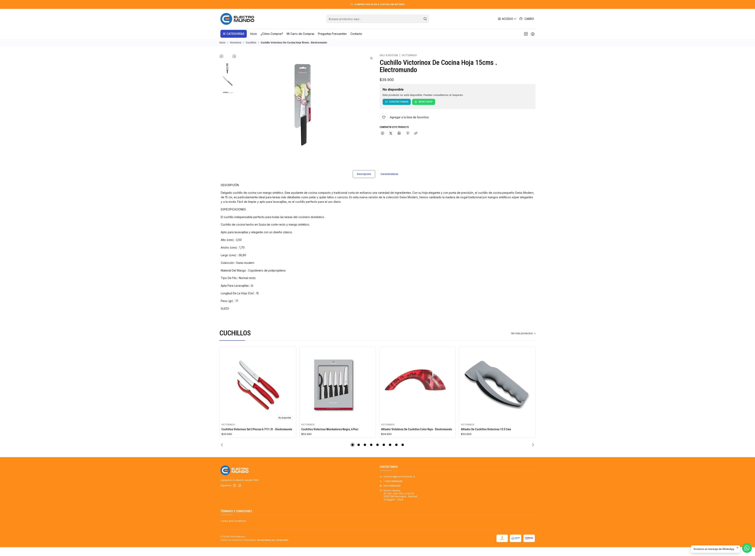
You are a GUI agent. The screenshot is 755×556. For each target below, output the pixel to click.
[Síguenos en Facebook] (533, 34)
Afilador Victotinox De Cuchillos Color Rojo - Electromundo (416, 429)
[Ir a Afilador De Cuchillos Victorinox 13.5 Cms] (497, 385)
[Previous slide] (223, 57)
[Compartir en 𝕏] (391, 133)
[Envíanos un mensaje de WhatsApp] (747, 548)
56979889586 (392, 485)
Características (389, 173)
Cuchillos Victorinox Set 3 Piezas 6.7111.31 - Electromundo (256, 429)
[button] (233, 34)
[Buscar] (425, 19)
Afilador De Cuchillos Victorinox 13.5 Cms (486, 429)
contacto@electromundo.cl (399, 476)
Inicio (222, 42)
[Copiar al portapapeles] (416, 133)
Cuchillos (251, 42)
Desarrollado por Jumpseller (272, 540)
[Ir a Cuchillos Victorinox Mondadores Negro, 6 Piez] (337, 385)
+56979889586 (392, 481)
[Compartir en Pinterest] (408, 133)
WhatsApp (426, 101)
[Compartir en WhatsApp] (399, 133)
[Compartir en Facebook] (383, 133)
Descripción (364, 173)
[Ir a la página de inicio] (237, 19)
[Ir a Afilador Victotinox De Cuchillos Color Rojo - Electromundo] (417, 385)
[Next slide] (232, 57)
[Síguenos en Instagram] (526, 34)
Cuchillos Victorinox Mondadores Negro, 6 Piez (329, 429)
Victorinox (235, 42)
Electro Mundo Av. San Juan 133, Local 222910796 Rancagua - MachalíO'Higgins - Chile (400, 495)
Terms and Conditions (233, 520)
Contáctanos (398, 101)
